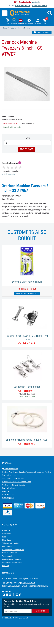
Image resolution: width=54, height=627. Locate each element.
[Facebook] (7, 594)
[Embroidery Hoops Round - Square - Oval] (27, 419)
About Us (6, 530)
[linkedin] (13, 594)
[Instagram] (10, 594)
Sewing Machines (9, 475)
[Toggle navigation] (4, 13)
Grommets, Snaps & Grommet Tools (16, 481)
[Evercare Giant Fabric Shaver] (27, 261)
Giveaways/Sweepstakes (12, 562)
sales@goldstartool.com (38, 586)
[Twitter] (4, 594)
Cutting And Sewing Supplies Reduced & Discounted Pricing (26, 472)
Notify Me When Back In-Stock (27, 293)
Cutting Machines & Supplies (14, 485)
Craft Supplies (8, 494)
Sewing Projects (8, 488)
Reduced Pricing (11, 469)
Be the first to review (8, 174)
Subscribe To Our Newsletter (20, 601)
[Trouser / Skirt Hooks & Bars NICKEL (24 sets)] (27, 315)
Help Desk (6, 540)
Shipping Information (11, 543)
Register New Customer (12, 559)
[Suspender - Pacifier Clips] (27, 366)
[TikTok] (20, 594)
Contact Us (6, 533)
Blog (4, 537)
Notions (5, 491)
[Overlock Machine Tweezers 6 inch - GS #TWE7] (27, 84)
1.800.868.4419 (22, 5)
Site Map (5, 565)
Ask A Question (43, 32)
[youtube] (17, 594)
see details (36, 2)
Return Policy (7, 546)
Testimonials (7, 556)
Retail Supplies (8, 498)
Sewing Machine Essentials (13, 478)
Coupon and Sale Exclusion (13, 549)
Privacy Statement (9, 553)
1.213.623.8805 (39, 5)
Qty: (28, 137)
